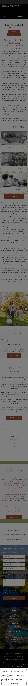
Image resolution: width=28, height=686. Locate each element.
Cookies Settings (14, 683)
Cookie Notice (5, 680)
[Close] (26, 669)
